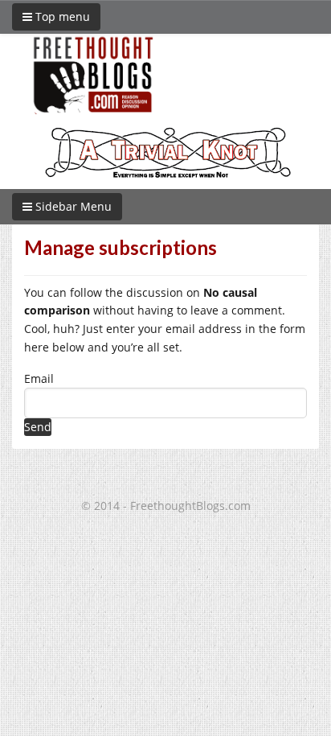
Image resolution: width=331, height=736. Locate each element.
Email (39, 378)
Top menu (61, 16)
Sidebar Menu (72, 206)
